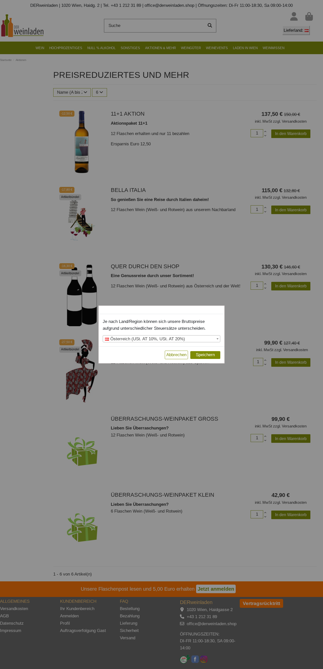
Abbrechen (176, 354)
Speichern (205, 354)
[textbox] (161, 339)
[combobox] (161, 338)
